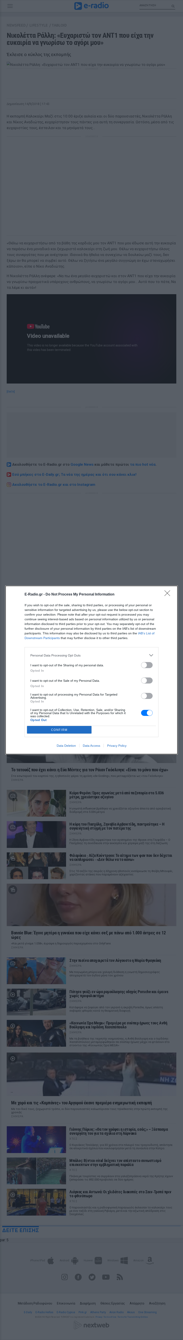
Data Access (91, 745)
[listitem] (91, 655)
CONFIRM (59, 730)
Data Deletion (66, 745)
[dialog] (91, 670)
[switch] (147, 665)
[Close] (168, 594)
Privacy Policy (117, 745)
